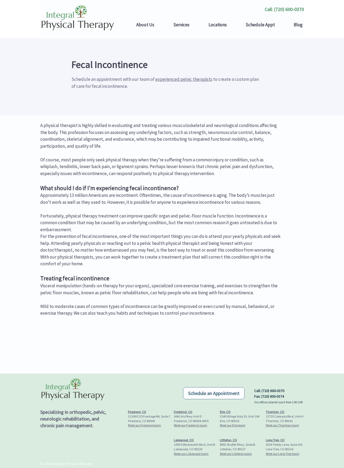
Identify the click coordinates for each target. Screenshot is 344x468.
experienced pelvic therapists (183, 79)
